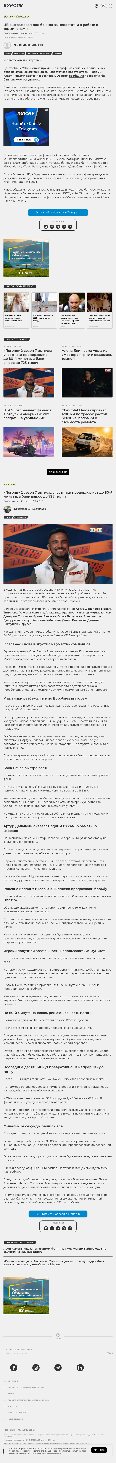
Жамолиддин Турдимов (28, 44)
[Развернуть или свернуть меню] (111, 6)
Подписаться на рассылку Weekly (21, 1350)
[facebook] (13, 1367)
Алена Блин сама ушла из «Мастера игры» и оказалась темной (87, 355)
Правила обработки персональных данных (28, 1400)
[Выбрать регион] (96, 6)
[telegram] (58, 1367)
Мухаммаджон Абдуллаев (29, 509)
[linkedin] (80, 1367)
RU (103, 6)
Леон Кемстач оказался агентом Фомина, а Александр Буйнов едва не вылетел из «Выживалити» (54, 1250)
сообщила (76, 75)
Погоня (8, 517)
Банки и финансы (16, 16)
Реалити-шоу (20, 517)
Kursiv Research (15, 1419)
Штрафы (57, 53)
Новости (10, 484)
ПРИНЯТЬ (99, 1450)
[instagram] (36, 1367)
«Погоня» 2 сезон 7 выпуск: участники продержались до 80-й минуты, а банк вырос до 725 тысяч (27, 357)
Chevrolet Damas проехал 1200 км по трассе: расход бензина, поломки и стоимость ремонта (84, 416)
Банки (8, 53)
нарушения (18, 53)
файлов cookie (53, 1453)
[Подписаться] (110, 1353)
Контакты (12, 1407)
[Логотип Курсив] (13, 5)
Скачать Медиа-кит (17, 1413)
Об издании (13, 1381)
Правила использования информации (26, 1388)
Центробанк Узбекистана (39, 53)
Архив (11, 1394)
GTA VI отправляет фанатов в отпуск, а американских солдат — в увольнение (27, 414)
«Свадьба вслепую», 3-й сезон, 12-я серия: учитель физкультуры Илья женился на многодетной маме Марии (53, 1263)
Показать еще (58, 472)
